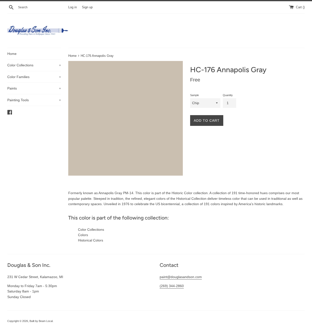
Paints (34, 88)
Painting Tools (34, 100)
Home (12, 54)
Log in (72, 7)
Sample (194, 95)
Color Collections (34, 65)
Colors (83, 235)
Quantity (228, 95)
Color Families (34, 77)
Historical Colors (90, 240)
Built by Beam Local (41, 321)
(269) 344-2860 (172, 286)
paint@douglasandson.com (181, 277)
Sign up (87, 7)
